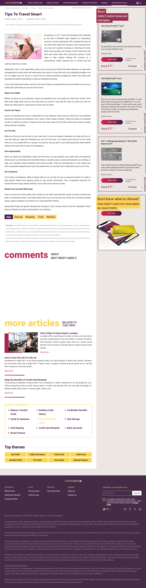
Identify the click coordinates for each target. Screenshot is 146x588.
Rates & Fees (106, 54)
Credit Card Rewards (49, 428)
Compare (132, 66)
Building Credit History (46, 412)
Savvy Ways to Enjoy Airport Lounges (59, 333)
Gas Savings (73, 419)
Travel (41, 217)
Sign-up (137, 493)
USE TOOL (111, 213)
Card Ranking (17, 428)
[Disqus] (48, 288)
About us (71, 491)
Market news (10, 491)
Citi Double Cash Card (111, 78)
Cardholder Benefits (77, 410)
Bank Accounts (74, 428)
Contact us (72, 495)
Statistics (50, 217)
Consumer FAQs (11, 499)
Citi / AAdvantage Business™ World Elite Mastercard (119, 142)
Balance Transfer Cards (19, 412)
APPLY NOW (112, 59)
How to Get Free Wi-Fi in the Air (20, 357)
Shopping (30, 217)
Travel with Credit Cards (48, 421)
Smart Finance (17, 433)
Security (19, 217)
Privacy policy (33, 491)
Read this (44, 352)
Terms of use (33, 495)
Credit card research (13, 495)
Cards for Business (19, 419)
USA (107, 509)
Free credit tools (53, 491)
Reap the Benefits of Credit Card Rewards (26, 379)
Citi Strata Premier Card (112, 25)
